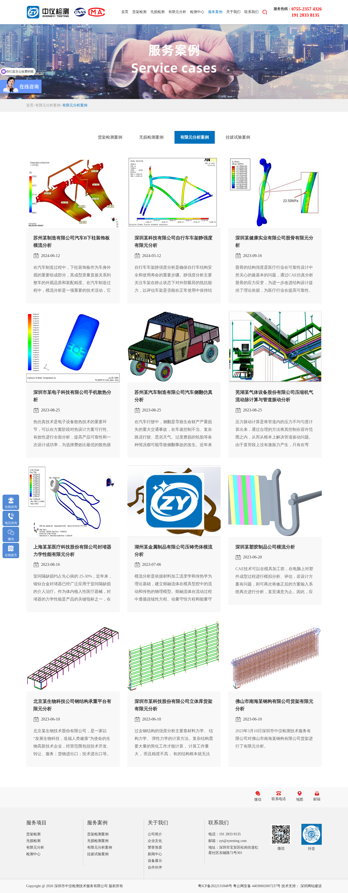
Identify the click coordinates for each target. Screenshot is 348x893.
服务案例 (215, 12)
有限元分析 (177, 12)
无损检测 (157, 12)
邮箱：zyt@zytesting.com (227, 841)
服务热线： (282, 9)
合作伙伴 (155, 867)
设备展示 (155, 861)
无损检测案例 (151, 137)
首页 (124, 12)
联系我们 (251, 12)
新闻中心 (155, 854)
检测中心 (197, 12)
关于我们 (233, 12)
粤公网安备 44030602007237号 (256, 886)
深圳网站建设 (311, 886)
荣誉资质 (155, 847)
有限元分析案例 (47, 105)
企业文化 (155, 841)
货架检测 (139, 12)
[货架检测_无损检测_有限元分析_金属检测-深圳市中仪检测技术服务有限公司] (47, 12)
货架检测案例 (110, 137)
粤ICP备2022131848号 (215, 886)
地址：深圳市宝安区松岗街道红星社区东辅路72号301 (233, 850)
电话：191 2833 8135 (224, 834)
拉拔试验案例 (238, 137)
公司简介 (155, 834)
